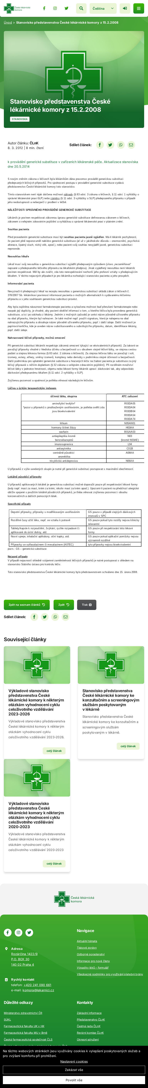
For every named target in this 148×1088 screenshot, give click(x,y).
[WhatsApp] (121, 145)
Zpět (61, 604)
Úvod (8, 22)
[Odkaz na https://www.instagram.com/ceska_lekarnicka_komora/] (55, 8)
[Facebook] (100, 145)
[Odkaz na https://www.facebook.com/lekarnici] (44, 8)
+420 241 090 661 (37, 985)
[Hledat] (81, 8)
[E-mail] (131, 145)
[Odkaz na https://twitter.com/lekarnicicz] (66, 8)
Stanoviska (20, 119)
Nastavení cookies (74, 1061)
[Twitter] (110, 145)
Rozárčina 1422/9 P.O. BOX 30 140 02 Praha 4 (24, 959)
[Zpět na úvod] (17, 5)
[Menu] (138, 8)
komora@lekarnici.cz (38, 990)
